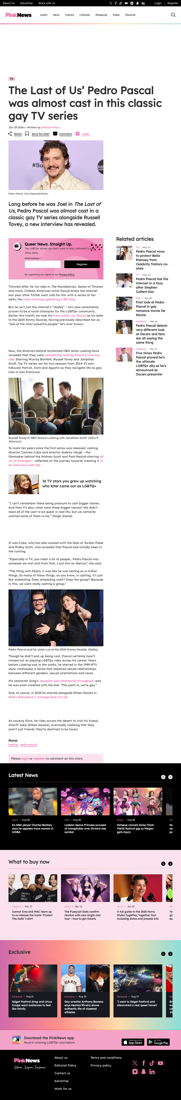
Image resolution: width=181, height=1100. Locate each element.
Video (116, 14)
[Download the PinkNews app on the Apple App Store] (133, 1042)
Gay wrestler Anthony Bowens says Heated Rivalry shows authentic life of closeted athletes (84, 1007)
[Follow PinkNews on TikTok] (152, 1064)
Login (158, 3)
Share (18, 134)
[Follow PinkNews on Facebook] (143, 1064)
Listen (86, 134)
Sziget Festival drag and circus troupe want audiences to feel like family (32, 1005)
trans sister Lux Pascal (69, 315)
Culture (69, 14)
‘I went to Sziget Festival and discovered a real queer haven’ (137, 1003)
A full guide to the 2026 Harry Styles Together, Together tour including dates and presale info (138, 915)
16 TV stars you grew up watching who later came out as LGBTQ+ (71, 483)
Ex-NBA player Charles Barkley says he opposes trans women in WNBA (32, 828)
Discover (130, 14)
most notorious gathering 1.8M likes (49, 299)
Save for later (40, 134)
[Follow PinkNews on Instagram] (135, 1072)
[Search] (173, 15)
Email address (37, 258)
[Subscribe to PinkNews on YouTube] (160, 1064)
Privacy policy (100, 1065)
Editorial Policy (65, 1065)
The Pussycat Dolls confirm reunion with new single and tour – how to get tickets (83, 915)
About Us (8, 3)
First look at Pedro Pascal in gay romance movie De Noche (150, 308)
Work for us (62, 1088)
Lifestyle (85, 14)
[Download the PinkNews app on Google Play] (158, 1042)
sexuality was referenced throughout (66, 681)
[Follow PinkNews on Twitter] (135, 1064)
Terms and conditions (106, 1057)
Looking (13, 744)
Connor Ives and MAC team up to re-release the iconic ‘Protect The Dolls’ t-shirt (32, 915)
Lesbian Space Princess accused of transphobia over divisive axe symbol (85, 828)
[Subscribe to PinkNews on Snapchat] (143, 1072)
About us (60, 1057)
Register (172, 3)
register (39, 758)
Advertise (26, 3)
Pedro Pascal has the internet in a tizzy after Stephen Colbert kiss (152, 285)
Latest (43, 14)
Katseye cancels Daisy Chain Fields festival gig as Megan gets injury (135, 828)
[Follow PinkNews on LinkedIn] (143, 3)
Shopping (101, 14)
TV (11, 78)
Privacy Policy (66, 274)
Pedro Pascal (29, 744)
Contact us (62, 1073)
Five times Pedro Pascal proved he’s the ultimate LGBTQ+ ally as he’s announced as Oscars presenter (151, 363)
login (25, 758)
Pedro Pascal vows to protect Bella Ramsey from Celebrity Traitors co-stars (152, 259)
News (56, 14)
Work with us (46, 3)
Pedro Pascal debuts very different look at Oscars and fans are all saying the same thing (151, 333)
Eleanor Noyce (50, 127)
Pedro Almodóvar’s (37, 697)
